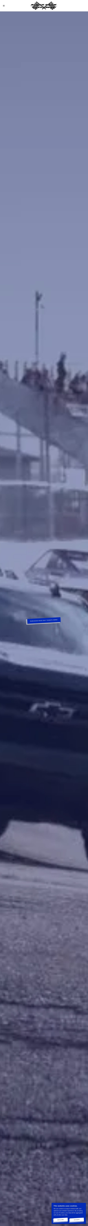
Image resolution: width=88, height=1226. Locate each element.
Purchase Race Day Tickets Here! (44, 620)
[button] (4, 5)
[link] (44, 5)
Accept (77, 1220)
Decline (60, 1220)
